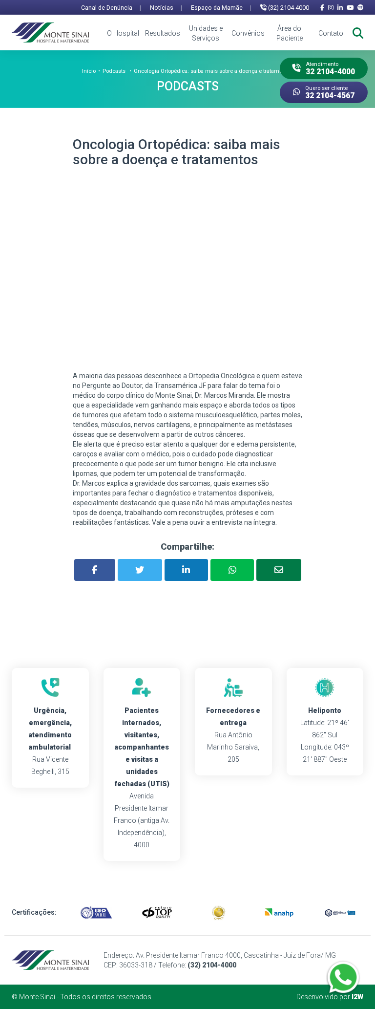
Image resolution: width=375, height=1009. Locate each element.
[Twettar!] (140, 570)
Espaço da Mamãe (221, 7)
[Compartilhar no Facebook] (94, 570)
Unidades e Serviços (205, 33)
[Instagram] (330, 7)
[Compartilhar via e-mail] (278, 570)
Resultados (162, 33)
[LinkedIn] (340, 7)
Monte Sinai (37, 997)
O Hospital (123, 33)
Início (89, 71)
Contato (330, 33)
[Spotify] (360, 7)
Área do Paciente (289, 33)
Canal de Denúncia (111, 7)
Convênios (248, 33)
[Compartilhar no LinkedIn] (186, 570)
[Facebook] (322, 7)
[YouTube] (350, 7)
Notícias (166, 7)
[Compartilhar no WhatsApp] (232, 570)
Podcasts (114, 71)
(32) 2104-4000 (288, 7)
